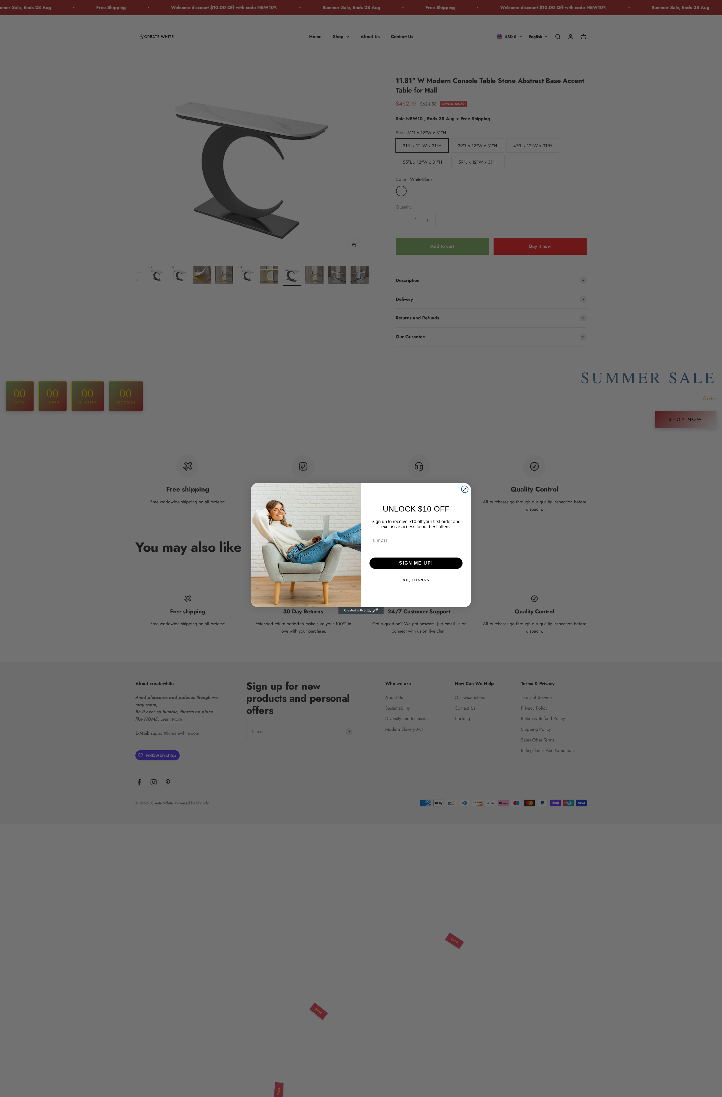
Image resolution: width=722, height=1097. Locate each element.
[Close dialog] (464, 489)
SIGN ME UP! (416, 563)
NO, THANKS (416, 580)
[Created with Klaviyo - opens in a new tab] (361, 610)
